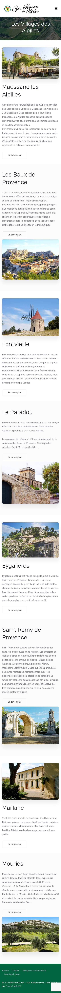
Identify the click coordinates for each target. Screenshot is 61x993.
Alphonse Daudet (38, 354)
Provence (26, 596)
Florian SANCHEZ (13, 986)
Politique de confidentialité (34, 970)
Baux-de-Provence (26, 443)
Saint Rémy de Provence (14, 580)
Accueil (5, 970)
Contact (15, 970)
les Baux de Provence (25, 426)
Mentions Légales (12, 974)
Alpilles (47, 374)
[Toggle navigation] (46, 8)
